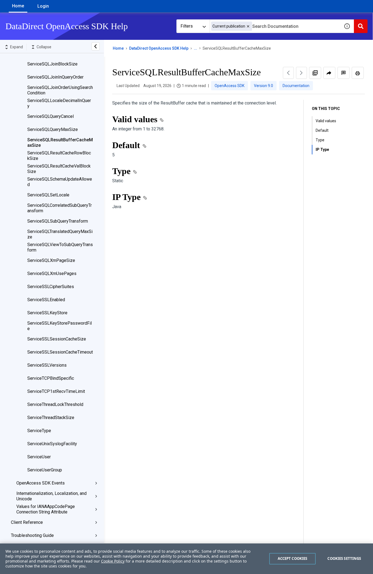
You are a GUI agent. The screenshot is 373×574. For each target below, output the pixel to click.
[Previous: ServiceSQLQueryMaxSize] (288, 72)
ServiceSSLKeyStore (47, 312)
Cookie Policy (113, 561)
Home (18, 5)
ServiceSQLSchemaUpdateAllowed (59, 182)
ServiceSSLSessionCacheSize (56, 339)
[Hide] (95, 46)
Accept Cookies (292, 558)
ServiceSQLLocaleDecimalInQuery (59, 103)
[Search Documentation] (361, 26)
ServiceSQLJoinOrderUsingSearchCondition (60, 90)
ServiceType (39, 430)
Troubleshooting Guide (32, 535)
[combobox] (275, 26)
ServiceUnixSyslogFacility (52, 443)
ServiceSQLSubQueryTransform (57, 221)
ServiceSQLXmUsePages (51, 273)
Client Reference (27, 522)
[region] (186, 558)
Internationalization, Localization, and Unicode (51, 496)
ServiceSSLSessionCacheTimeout (60, 352)
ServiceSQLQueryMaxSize (52, 129)
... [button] (195, 48)
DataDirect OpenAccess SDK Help (158, 48)
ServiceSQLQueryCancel (50, 116)
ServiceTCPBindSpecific (50, 378)
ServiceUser (39, 456)
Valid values (327, 121)
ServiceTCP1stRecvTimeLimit (56, 391)
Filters (186, 26)
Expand (16, 47)
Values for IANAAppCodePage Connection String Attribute (45, 509)
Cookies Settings (344, 558)
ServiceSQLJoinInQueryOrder (55, 77)
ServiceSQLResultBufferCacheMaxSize (60, 142)
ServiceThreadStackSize (50, 417)
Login (43, 6)
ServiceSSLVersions (47, 365)
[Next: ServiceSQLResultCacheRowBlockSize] (301, 72)
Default (322, 130)
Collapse (44, 47)
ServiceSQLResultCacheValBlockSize (59, 168)
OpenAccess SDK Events (40, 483)
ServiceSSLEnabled (46, 299)
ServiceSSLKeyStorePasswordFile (59, 326)
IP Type (322, 149)
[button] (248, 26)
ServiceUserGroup (44, 470)
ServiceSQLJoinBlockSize (52, 64)
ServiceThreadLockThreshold (55, 404)
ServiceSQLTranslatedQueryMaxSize (60, 234)
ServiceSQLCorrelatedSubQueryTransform (59, 208)
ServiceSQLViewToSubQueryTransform (60, 247)
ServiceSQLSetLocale (48, 195)
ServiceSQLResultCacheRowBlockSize (59, 155)
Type (320, 140)
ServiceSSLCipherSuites (50, 286)
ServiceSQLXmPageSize (51, 260)
